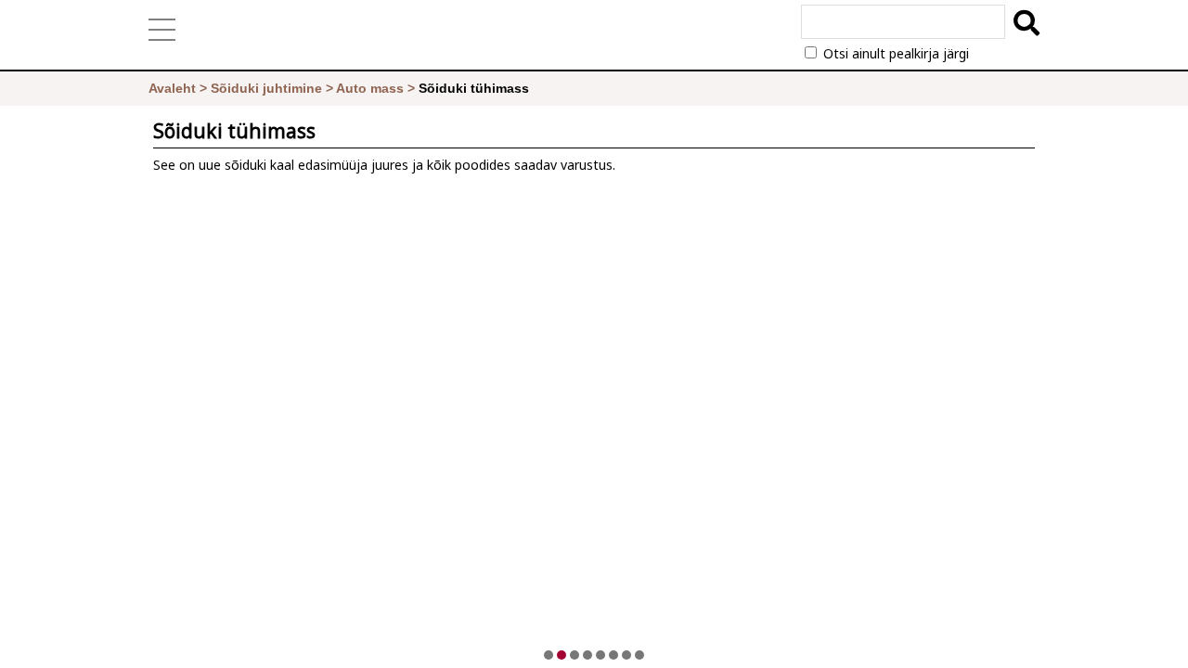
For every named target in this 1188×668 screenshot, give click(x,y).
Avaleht (172, 88)
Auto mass (370, 88)
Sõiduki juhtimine (266, 88)
